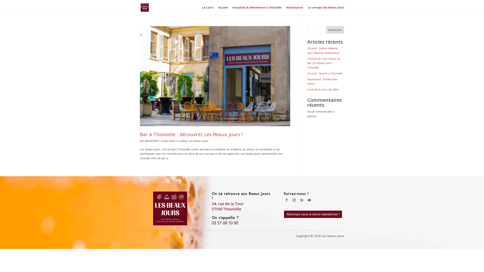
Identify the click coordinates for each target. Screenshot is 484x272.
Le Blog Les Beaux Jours (193, 141)
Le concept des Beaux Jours (326, 7)
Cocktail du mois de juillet (323, 89)
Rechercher (335, 30)
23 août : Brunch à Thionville (324, 73)
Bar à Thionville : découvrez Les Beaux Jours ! (191, 134)
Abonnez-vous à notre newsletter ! (313, 214)
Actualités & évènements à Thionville (256, 7)
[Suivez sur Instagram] (294, 200)
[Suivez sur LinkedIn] (302, 200)
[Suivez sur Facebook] (287, 200)
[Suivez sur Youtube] (309, 200)
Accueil (222, 7)
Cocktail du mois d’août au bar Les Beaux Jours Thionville (323, 63)
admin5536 (151, 141)
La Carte (207, 7)
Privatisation (294, 7)
